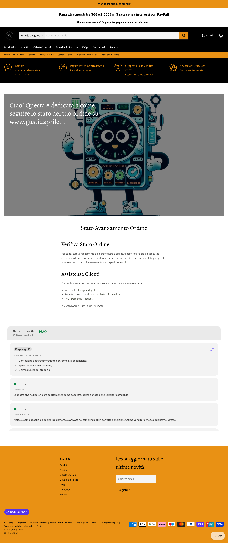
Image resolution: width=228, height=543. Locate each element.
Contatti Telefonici (66, 55)
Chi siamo (8, 522)
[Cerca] (183, 35)
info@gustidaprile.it (87, 290)
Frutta (39, 526)
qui (124, 262)
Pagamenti (21, 522)
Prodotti (9, 47)
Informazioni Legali (109, 522)
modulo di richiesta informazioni (102, 294)
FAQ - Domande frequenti (79, 299)
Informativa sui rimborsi (61, 522)
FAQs (85, 47)
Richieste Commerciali (87, 55)
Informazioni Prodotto (14, 55)
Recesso (114, 47)
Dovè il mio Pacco (66, 47)
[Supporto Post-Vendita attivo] (141, 70)
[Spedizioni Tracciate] (196, 70)
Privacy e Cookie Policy (86, 522)
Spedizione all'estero (109, 55)
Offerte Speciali (42, 47)
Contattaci (99, 47)
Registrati (124, 490)
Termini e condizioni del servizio (18, 526)
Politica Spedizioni (38, 522)
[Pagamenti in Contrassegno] (86, 70)
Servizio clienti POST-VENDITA (41, 55)
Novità (24, 47)
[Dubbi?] (31, 70)
